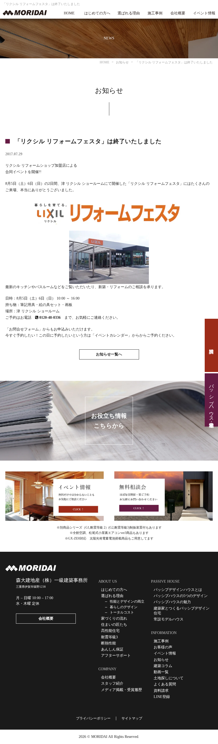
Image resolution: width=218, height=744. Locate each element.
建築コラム (163, 666)
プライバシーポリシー (93, 718)
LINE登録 (162, 697)
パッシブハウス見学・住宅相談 (211, 400)
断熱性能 (108, 643)
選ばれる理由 (129, 13)
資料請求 (211, 345)
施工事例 (155, 13)
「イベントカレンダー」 (111, 335)
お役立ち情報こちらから (109, 420)
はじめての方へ (97, 13)
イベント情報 (204, 13)
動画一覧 (161, 672)
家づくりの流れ (114, 618)
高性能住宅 (110, 631)
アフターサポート (116, 655)
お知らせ (161, 660)
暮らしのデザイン (123, 607)
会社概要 (177, 13)
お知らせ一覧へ (109, 354)
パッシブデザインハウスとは (178, 590)
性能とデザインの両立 (127, 601)
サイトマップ (131, 718)
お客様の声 (163, 647)
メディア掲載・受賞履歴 (121, 690)
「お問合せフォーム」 (24, 329)
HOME (69, 13)
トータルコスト (122, 612)
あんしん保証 (112, 649)
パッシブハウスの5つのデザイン (181, 596)
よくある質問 (165, 684)
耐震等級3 (109, 637)
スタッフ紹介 (112, 683)
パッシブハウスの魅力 (172, 602)
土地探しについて (168, 678)
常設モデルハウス (168, 619)
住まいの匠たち (114, 625)
